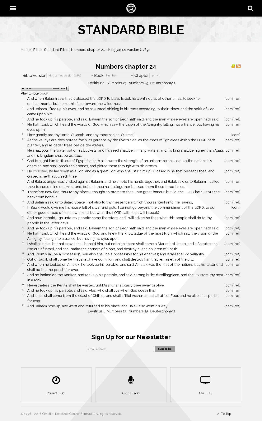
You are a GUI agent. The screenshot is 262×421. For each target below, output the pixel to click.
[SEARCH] (251, 8)
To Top (225, 414)
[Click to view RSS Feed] (238, 66)
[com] (229, 98)
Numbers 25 (138, 83)
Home (26, 50)
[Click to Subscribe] (233, 66)
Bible (37, 50)
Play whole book (34, 93)
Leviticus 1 (96, 83)
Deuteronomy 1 (162, 83)
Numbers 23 (117, 83)
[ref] (237, 98)
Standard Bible (56, 50)
